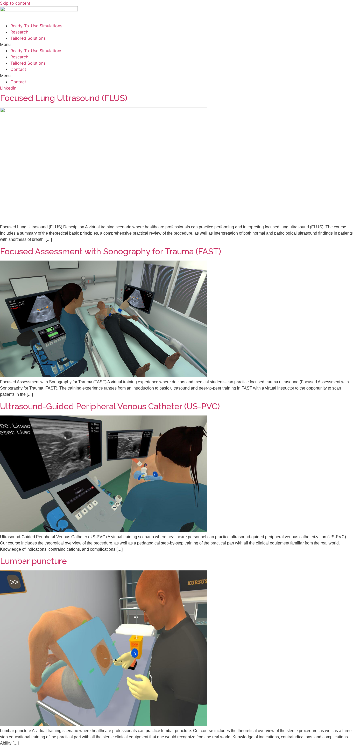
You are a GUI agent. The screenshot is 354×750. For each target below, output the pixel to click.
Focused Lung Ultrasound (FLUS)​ (63, 98)
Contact (18, 69)
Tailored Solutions (28, 38)
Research (19, 32)
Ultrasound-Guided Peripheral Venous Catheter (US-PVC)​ (110, 406)
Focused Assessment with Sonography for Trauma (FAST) (110, 251)
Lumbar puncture (33, 561)
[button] (177, 44)
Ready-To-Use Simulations (36, 25)
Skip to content (15, 3)
